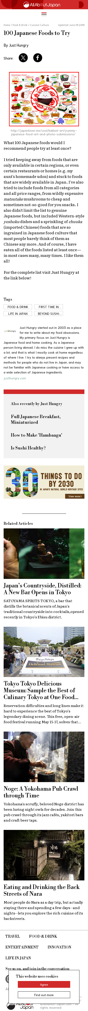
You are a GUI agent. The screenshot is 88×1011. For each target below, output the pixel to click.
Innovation (59, 947)
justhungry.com (15, 378)
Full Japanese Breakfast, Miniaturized (36, 419)
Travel (12, 936)
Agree (44, 984)
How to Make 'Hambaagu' (36, 435)
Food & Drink (43, 936)
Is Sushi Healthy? (28, 448)
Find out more (44, 995)
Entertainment (22, 947)
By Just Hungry (16, 44)
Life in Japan (18, 958)
